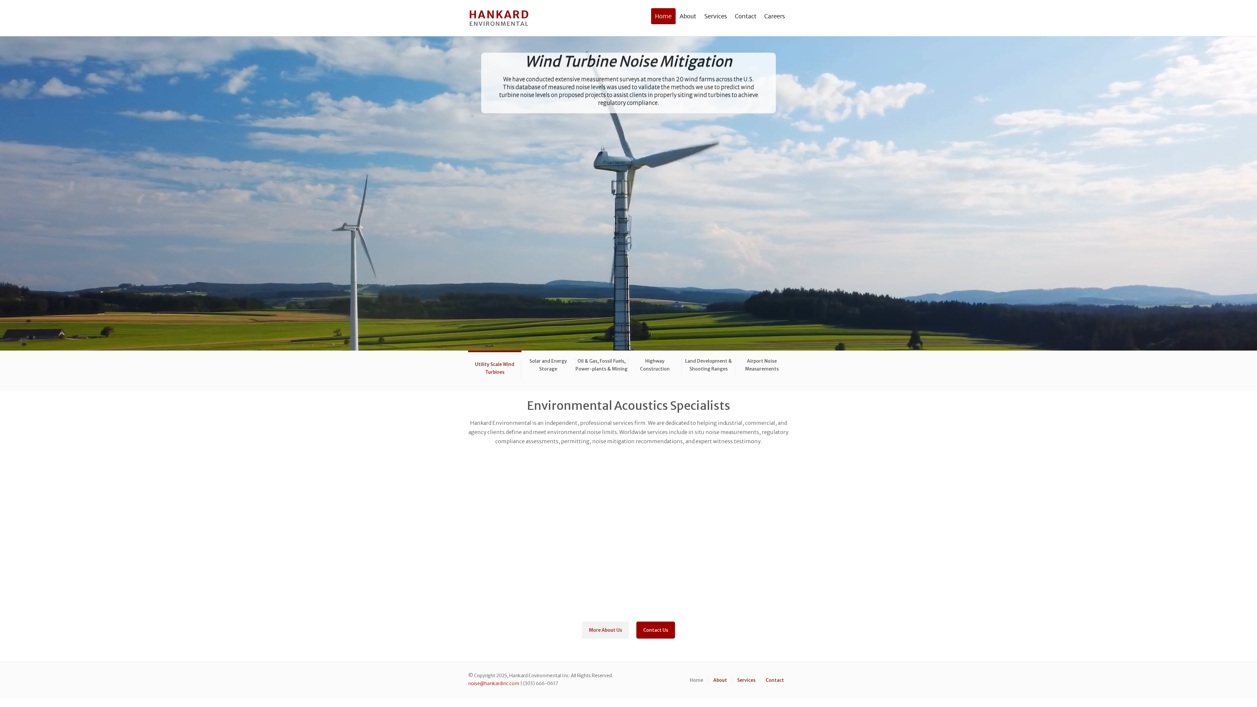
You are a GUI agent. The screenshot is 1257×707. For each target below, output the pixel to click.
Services (715, 16)
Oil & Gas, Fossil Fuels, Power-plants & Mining (601, 365)
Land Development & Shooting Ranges (708, 365)
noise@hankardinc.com (493, 683)
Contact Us (655, 630)
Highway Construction (655, 365)
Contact (745, 16)
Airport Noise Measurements (762, 365)
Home (663, 16)
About (688, 16)
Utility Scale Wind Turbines (494, 368)
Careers (774, 16)
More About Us (605, 630)
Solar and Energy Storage (548, 365)
